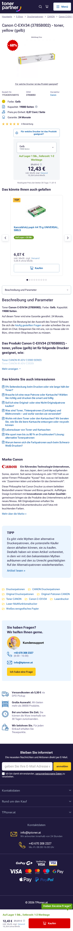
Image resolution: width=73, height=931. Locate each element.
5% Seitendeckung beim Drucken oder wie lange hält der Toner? (37, 388)
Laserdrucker (61, 598)
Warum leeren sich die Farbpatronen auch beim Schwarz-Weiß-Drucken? (37, 444)
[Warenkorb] (46, 7)
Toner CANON (13, 598)
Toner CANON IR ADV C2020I (18, 363)
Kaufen (52, 923)
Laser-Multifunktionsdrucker (21, 603)
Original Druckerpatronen (20, 594)
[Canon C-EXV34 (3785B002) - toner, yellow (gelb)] (36, 77)
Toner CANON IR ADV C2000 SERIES (22, 360)
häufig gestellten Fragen (28, 325)
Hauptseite (7, 16)
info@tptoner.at (23, 662)
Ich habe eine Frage (21, 671)
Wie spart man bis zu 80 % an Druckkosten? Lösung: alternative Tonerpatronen (35, 436)
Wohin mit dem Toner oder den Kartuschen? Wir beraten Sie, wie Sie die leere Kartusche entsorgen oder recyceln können (37, 422)
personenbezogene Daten (48, 773)
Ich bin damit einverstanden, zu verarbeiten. (33, 775)
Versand (44, 173)
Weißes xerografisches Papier (22, 608)
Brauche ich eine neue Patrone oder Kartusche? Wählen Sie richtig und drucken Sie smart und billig (36, 396)
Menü (64, 6)
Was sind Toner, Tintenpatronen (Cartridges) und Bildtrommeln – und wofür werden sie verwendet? (33, 412)
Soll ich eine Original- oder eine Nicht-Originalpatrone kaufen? (35, 404)
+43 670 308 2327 (23, 652)
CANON (51, 16)
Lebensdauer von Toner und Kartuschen (27, 429)
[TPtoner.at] (11, 7)
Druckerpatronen (35, 16)
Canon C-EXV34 (38, 598)
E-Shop (19, 16)
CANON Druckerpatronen (46, 589)
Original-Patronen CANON (55, 594)
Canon (53, 95)
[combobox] (36, 147)
